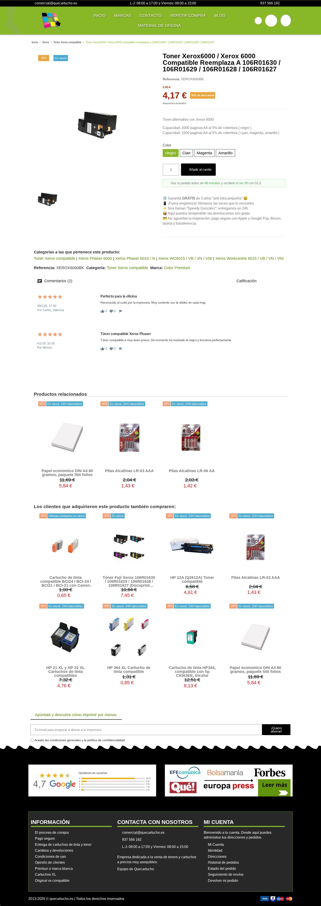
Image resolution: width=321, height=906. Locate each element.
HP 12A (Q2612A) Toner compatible (192, 579)
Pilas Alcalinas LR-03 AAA (129, 471)
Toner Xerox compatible (54, 258)
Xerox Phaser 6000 (95, 258)
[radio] (171, 153)
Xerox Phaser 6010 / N (135, 258)
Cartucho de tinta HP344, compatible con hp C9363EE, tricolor (192, 671)
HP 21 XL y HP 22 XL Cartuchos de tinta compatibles (65, 671)
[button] (258, 20)
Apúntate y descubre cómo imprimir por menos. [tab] (76, 715)
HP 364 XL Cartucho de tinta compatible (128, 669)
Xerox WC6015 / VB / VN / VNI (185, 258)
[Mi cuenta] (271, 21)
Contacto (151, 15)
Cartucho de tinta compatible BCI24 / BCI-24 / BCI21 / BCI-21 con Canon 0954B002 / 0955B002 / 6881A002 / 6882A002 (65, 585)
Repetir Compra (188, 15)
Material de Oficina (159, 25)
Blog (219, 15)
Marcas (122, 15)
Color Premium (177, 268)
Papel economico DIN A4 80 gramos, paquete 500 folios (67, 473)
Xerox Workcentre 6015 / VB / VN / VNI (249, 258)
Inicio (99, 15)
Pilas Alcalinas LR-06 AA (192, 471)
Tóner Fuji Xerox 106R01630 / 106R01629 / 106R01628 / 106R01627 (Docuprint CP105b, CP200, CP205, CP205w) (129, 585)
